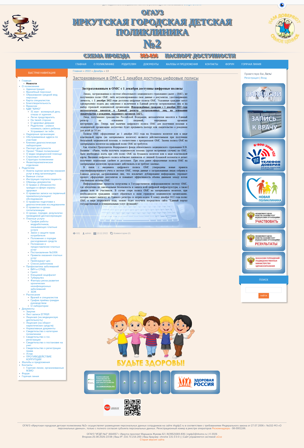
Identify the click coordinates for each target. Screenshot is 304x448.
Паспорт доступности (200, 55)
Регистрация (251, 77)
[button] (281, 7)
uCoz (219, 436)
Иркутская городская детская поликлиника (152, 28)
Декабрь (98, 71)
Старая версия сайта (152, 439)
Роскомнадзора (221, 428)
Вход (264, 77)
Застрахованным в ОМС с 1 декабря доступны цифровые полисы (136, 78)
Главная (77, 71)
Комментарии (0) (122, 233)
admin (88, 233)
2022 (88, 71)
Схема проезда (106, 55)
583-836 (148, 55)
